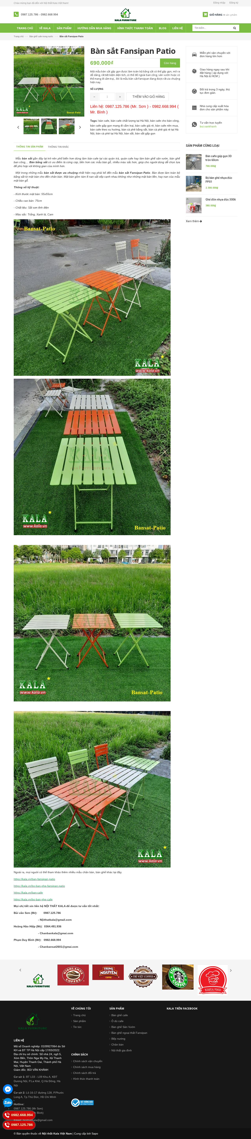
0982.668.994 (49, 14)
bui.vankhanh (208, 126)
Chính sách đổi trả (84, 1072)
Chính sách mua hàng (87, 1067)
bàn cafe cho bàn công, (164, 120)
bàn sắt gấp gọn (145, 133)
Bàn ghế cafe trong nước (41, 36)
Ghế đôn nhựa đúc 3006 (221, 199)
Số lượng (96, 89)
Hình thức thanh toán (86, 1078)
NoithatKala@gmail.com (33, 1120)
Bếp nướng (118, 1038)
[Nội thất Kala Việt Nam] (125, 14)
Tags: (94, 120)
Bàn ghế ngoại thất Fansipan (129, 1032)
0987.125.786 (30, 14)
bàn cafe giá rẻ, (145, 125)
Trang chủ (79, 1015)
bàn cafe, (104, 120)
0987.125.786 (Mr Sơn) (28, 1108)
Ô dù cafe (117, 1021)
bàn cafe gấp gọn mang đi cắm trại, (112, 125)
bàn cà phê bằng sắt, (135, 129)
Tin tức (77, 1026)
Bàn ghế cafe (119, 1015)
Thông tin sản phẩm (29, 146)
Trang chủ (19, 36)
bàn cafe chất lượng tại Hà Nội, (130, 120)
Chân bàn (117, 1044)
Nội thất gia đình (121, 1050)
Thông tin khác (58, 146)
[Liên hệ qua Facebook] (8, 1089)
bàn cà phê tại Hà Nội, (110, 133)
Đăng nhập (219, 2)
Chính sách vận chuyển (87, 1061)
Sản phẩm (79, 1021)
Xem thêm (193, 221)
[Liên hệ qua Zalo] (8, 1103)
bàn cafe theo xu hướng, (106, 129)
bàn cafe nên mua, (167, 125)
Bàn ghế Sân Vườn (123, 1026)
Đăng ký (233, 2)
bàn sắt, (129, 133)
